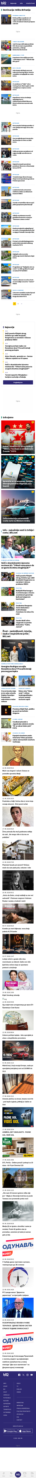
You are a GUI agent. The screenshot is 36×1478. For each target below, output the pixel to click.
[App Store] (25, 1431)
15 (9, 719)
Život (5, 1392)
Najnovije (13, 3)
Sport (5, 1386)
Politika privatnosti (23, 1411)
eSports (6, 1406)
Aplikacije (20, 1414)
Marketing (20, 1402)
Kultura (6, 1401)
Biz (4, 1389)
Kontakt (19, 1420)
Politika (19, 588)
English (19, 1389)
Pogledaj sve (18, 382)
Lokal (5, 1415)
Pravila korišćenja (23, 1408)
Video (18, 1383)
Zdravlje (6, 1395)
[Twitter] (23, 1375)
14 (9, 226)
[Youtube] (32, 1375)
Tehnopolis (7, 478)
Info (4, 1383)
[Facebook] (19, 1375)
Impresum (20, 1405)
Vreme (19, 1392)
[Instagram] (27, 1375)
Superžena (6, 1403)
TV (17, 1386)
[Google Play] (10, 1431)
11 (32, 422)
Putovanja (7, 1398)
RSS (18, 1417)
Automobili (7, 515)
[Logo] (3, 3)
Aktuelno (16, 81)
